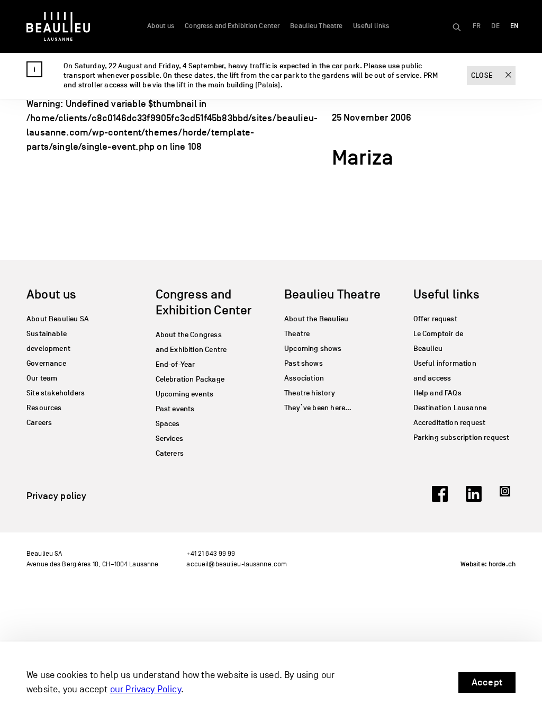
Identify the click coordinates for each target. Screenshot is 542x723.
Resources (44, 407)
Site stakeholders (55, 392)
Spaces (168, 423)
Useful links (371, 26)
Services (169, 438)
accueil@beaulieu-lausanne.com (236, 564)
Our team (41, 378)
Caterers (170, 453)
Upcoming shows (313, 348)
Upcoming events (185, 394)
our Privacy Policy (145, 689)
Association (304, 378)
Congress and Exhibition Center (232, 26)
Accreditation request (449, 422)
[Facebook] (440, 498)
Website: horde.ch (488, 564)
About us (160, 26)
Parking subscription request (461, 437)
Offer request (435, 318)
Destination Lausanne (450, 407)
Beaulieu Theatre (316, 26)
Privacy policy (56, 496)
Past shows (303, 363)
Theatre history (309, 392)
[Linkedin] (474, 498)
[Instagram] (508, 498)
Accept (487, 682)
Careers (39, 422)
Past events (175, 408)
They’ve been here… (317, 407)
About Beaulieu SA (57, 318)
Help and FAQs (437, 392)
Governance (46, 363)
